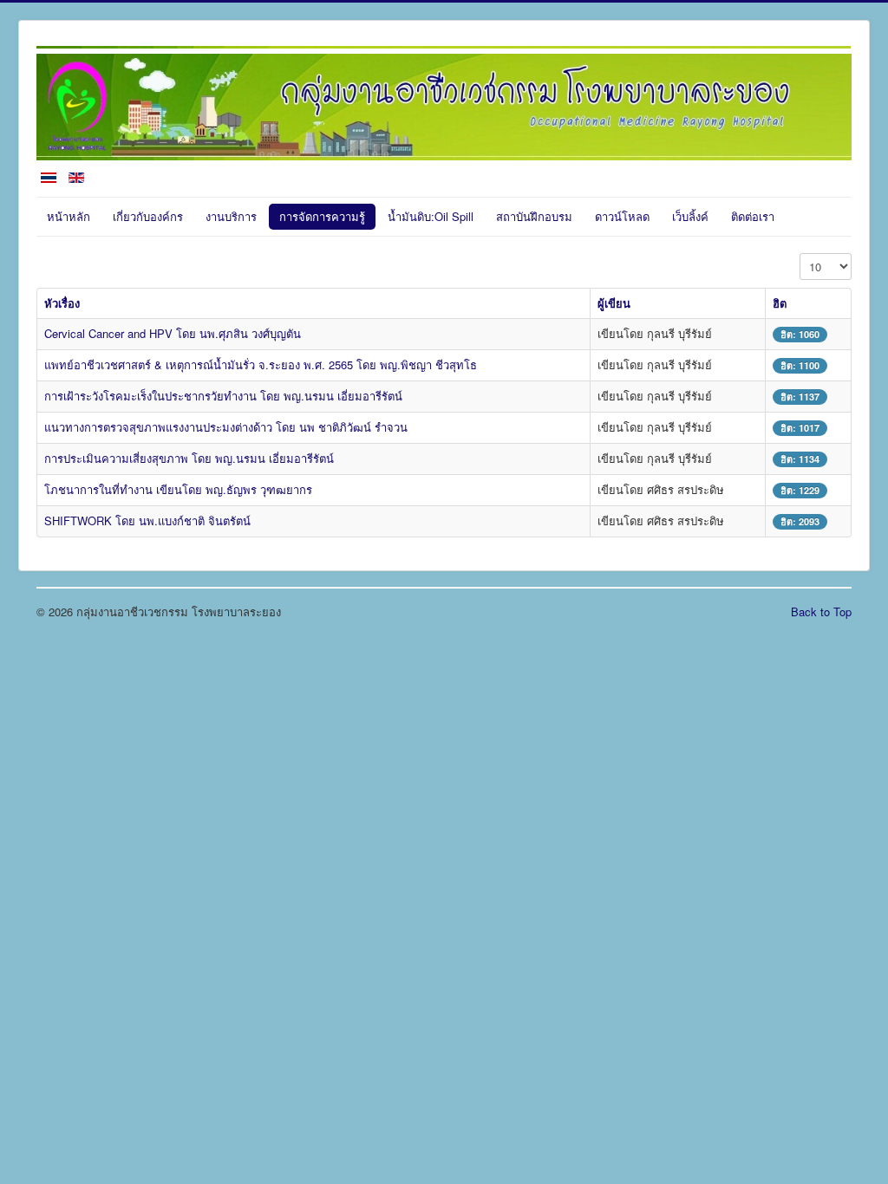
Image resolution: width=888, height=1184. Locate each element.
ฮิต (780, 303)
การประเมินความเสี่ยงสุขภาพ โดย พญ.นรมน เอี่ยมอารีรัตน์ (189, 458)
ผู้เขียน (613, 303)
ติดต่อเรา (752, 216)
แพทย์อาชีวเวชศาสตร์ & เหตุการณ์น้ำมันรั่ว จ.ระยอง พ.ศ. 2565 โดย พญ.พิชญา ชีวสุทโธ (260, 364)
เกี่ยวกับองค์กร (148, 216)
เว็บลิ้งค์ (690, 216)
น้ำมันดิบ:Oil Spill (430, 216)
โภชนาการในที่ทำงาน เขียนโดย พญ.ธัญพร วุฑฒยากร (178, 489)
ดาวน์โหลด (622, 216)
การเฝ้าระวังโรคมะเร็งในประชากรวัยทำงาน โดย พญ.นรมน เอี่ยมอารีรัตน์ (223, 395)
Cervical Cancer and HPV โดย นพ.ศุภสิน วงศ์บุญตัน (172, 333)
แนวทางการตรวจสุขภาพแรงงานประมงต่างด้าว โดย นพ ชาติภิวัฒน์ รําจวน (226, 427)
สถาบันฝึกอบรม (534, 216)
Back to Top (821, 611)
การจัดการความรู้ (322, 216)
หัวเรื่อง (62, 303)
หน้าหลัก (68, 216)
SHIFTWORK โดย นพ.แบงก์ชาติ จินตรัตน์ (147, 520)
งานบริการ (231, 216)
